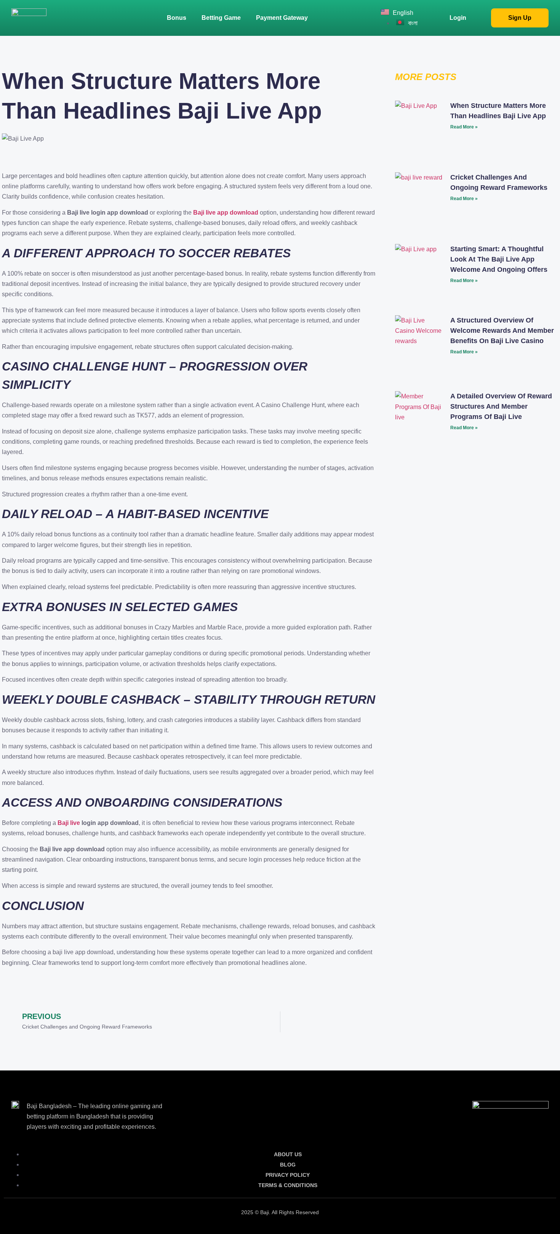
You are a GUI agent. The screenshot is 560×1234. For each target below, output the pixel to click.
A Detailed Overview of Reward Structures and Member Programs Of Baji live (501, 406)
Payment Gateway (282, 17)
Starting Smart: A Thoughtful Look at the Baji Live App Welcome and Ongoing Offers (498, 259)
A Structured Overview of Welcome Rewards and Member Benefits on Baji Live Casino (502, 330)
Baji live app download (225, 212)
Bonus (176, 17)
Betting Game (221, 17)
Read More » (464, 127)
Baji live (69, 823)
